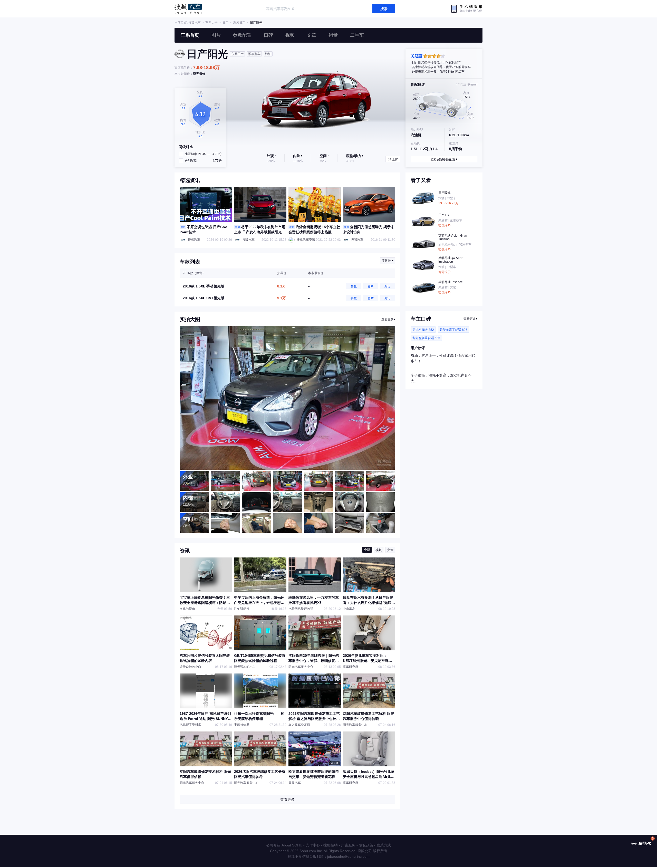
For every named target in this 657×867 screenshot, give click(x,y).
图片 (216, 35)
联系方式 (383, 845)
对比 (387, 286)
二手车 (357, 35)
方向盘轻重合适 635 (426, 338)
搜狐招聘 (330, 845)
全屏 (395, 159)
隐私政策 (366, 845)
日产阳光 (256, 22)
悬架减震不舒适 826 (453, 330)
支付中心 (313, 845)
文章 (311, 35)
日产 (225, 22)
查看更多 (387, 319)
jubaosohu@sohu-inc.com (348, 856)
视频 (290, 35)
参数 (354, 286)
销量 (333, 35)
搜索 (384, 9)
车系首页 (190, 35)
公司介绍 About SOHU (284, 845)
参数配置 (242, 35)
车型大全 (211, 22)
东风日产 (239, 22)
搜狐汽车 (188, 9)
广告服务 (348, 845)
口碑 (268, 35)
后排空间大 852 (423, 330)
